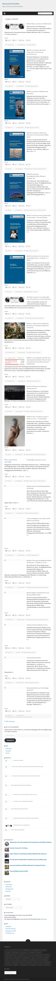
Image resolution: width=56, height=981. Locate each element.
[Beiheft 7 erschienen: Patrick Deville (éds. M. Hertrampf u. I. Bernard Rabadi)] (14, 228)
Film (26, 955)
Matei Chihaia (7, 962)
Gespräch (33, 957)
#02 (9, 950)
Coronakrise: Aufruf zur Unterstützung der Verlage (23, 801)
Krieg (12, 959)
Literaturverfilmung (32, 959)
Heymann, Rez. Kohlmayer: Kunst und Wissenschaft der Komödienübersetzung (27, 766)
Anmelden (8, 926)
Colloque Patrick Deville (34, 658)
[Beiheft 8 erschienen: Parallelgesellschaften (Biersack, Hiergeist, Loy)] (14, 187)
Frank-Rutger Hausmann (38, 955)
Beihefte (29, 44)
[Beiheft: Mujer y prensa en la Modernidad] (14, 26)
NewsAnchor (22, 979)
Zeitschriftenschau (47, 964)
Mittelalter (21, 962)
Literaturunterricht (24, 959)
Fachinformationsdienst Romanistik (10, 955)
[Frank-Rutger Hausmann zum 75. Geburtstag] (10, 460)
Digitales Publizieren (15, 952)
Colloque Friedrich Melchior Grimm (37, 625)
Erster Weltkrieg (31, 952)
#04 (15, 950)
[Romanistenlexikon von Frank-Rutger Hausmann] (14, 697)
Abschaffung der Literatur (26, 950)
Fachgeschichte (38, 952)
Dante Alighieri (7, 952)
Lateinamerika (17, 959)
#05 (19, 950)
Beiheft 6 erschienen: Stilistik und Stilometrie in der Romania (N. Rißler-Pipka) (38, 135)
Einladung (43, 919)
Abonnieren (10, 740)
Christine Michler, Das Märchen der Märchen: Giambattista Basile (25, 818)
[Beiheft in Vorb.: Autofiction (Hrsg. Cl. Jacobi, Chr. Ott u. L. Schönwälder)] (14, 431)
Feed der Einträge (10, 929)
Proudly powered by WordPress (9, 979)
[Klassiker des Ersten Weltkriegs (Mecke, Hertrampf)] (14, 493)
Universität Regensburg (32, 964)
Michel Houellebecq (15, 962)
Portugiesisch (35, 411)
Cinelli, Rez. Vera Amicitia (18, 760)
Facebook (8, 751)
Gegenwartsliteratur (26, 957)
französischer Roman (17, 957)
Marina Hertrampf (19, 513)
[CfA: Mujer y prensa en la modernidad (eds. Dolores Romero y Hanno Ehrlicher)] (14, 299)
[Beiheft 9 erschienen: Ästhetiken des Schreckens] (14, 105)
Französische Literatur (8, 957)
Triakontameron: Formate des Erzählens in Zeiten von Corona (25, 794)
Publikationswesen (47, 962)
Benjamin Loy (44, 950)
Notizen (21, 717)
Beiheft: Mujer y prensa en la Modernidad (39, 24)
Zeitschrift (8, 749)
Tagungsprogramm (24, 964)
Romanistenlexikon (8, 964)
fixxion (31, 955)
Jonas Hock (18, 652)
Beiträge (32, 86)
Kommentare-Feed (10, 931)
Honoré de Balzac (39, 957)
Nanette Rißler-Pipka (21, 619)
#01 (5, 950)
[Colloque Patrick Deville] (14, 663)
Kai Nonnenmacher (21, 44)
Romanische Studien (10, 4)
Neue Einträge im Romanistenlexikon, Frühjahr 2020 (21, 785)
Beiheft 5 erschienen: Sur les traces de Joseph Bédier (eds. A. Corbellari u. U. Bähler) (38, 258)
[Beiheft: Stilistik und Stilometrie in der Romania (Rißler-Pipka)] (14, 601)
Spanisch (33, 44)
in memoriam (46, 957)
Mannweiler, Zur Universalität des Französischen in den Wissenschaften (26, 775)
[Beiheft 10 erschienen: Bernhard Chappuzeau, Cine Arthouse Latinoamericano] (14, 63)
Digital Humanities (24, 952)
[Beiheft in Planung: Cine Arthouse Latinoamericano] (14, 392)
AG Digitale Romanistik (36, 950)
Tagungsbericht (15, 964)
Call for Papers (36, 318)
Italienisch (40, 168)
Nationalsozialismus (29, 962)
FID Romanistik (21, 955)
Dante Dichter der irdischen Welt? (17, 829)
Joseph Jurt (7, 959)
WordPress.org (9, 933)
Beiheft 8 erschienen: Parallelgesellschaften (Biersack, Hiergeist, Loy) (36, 176)
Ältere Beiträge (10, 721)
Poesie (41, 962)
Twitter (7, 753)
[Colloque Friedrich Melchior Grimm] (14, 634)
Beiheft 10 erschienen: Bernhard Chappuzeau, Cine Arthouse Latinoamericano (36, 52)
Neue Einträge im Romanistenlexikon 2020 (19, 808)
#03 (12, 950)
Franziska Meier (46, 955)
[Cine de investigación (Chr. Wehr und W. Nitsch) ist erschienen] (14, 532)
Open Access (36, 962)
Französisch (36, 127)
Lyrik (38, 959)
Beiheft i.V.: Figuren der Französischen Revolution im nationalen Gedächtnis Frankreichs (38, 325)
